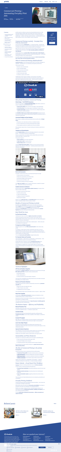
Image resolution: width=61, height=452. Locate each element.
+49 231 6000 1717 (26, 439)
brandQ (5, 440)
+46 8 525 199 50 (47, 439)
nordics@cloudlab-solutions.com (50, 440)
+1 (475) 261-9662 (36, 439)
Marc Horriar (11, 19)
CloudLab (17, 364)
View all (55, 403)
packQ (18, 439)
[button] (41, 1)
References (46, 1)
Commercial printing (19, 62)
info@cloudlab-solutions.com (27, 440)
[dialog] (30, 447)
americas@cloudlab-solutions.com (38, 440)
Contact (53, 1)
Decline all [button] (50, 447)
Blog (50, 1)
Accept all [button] (42, 447)
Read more (11, 446)
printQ (15, 438)
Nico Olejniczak (6, 19)
